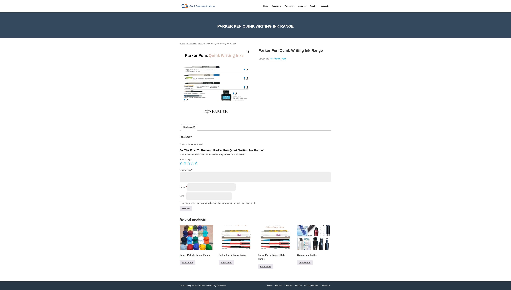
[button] (248, 51)
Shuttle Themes (198, 286)
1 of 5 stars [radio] (181, 163)
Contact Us (325, 286)
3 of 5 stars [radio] (188, 163)
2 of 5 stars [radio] (185, 163)
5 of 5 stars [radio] (196, 163)
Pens (200, 43)
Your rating (185, 160)
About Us (278, 286)
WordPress (221, 286)
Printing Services (311, 286)
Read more (187, 263)
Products (288, 286)
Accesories (191, 43)
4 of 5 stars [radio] (192, 163)
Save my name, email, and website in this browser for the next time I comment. (218, 203)
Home (182, 43)
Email (183, 196)
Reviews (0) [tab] (189, 127)
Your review (186, 170)
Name (183, 187)
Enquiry (298, 286)
